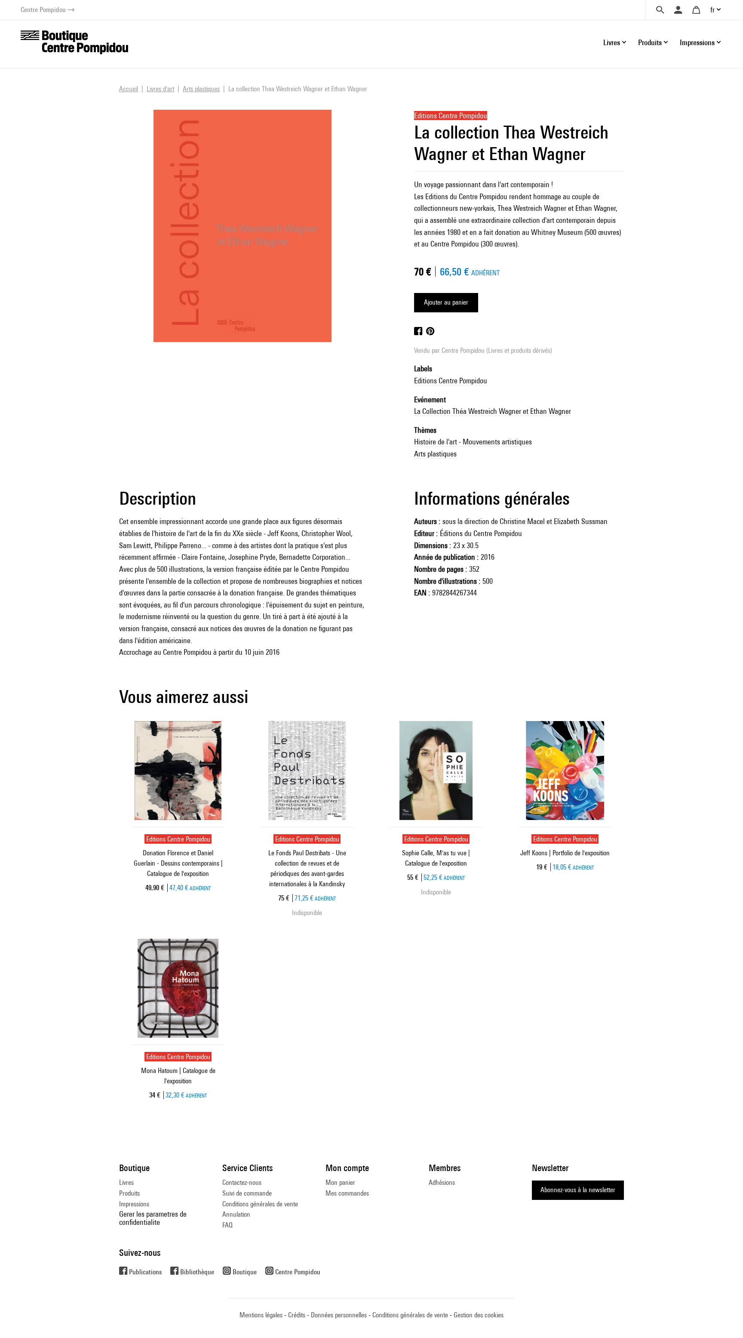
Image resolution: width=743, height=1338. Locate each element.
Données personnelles (339, 1315)
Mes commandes (347, 1193)
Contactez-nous (241, 1182)
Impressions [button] (697, 42)
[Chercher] (660, 10)
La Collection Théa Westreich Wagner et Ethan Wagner (492, 411)
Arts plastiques (435, 453)
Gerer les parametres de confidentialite (153, 1217)
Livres (126, 1182)
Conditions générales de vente (260, 1204)
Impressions (134, 1204)
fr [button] (712, 9)
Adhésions (442, 1182)
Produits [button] (650, 42)
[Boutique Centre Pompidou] (74, 41)
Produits (129, 1193)
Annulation (236, 1214)
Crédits (296, 1315)
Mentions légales (260, 1315)
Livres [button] (611, 42)
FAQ (227, 1225)
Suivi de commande (247, 1193)
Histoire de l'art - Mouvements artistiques (473, 441)
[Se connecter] (678, 10)
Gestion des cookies (479, 1315)
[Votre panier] (696, 10)
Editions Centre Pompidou (450, 380)
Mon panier (340, 1182)
